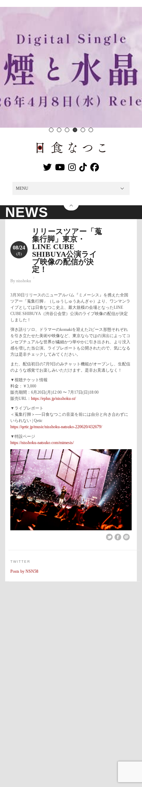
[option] (71, 67)
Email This (126, 537)
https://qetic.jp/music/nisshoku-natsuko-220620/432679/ (56, 426)
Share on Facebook (117, 537)
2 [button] (59, 130)
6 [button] (91, 130)
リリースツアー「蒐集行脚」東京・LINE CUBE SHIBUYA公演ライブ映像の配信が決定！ (67, 250)
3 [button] (67, 130)
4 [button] (75, 130)
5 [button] (83, 130)
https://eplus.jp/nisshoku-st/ (53, 398)
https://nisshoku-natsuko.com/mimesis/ (42, 442)
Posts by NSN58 (24, 571)
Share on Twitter (109, 537)
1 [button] (51, 130)
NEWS (26, 212)
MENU (22, 188)
